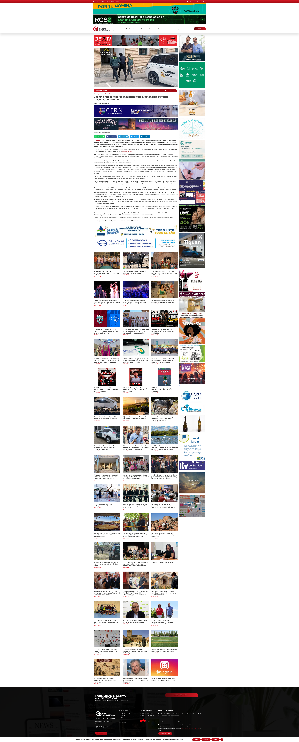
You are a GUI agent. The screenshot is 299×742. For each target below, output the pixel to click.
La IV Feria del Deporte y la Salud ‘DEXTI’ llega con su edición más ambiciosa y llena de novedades (105, 651)
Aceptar (196, 739)
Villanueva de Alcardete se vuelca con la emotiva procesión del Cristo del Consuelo (164, 273)
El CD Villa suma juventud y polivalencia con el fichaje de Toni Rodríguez (163, 389)
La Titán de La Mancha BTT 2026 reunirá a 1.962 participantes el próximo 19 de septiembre (162, 360)
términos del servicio (195, 728)
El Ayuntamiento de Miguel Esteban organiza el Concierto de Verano (107, 418)
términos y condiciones (187, 725)
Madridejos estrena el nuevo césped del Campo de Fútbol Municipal (164, 650)
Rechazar (206, 739)
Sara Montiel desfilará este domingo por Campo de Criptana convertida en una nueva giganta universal (107, 360)
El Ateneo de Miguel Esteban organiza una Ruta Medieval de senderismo (105, 680)
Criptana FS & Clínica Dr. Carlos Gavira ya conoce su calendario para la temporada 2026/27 (107, 331)
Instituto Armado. (127, 151)
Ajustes (215, 739)
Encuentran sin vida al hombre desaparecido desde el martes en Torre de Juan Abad (105, 447)
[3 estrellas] (96, 132)
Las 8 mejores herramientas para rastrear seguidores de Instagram (163, 679)
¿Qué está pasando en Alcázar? (162, 562)
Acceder (192, 484)
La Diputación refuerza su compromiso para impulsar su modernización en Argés (162, 622)
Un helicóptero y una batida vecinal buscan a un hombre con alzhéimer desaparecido (135, 680)
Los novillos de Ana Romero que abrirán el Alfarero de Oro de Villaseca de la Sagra (162, 418)
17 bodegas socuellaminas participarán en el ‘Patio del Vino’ (105, 505)
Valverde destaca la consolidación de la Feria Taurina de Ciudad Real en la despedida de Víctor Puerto (136, 447)
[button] (133, 29)
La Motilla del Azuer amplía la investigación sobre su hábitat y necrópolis (162, 534)
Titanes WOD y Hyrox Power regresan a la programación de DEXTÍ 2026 (162, 331)
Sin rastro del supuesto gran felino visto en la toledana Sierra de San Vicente (106, 564)
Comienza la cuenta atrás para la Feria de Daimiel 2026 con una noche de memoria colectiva (107, 302)
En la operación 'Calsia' (102, 94)
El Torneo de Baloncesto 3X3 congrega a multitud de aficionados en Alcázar (106, 273)
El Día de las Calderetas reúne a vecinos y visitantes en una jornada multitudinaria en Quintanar (135, 534)
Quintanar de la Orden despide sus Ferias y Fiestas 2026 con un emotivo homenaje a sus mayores (136, 476)
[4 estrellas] (97, 132)
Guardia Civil (99, 140)
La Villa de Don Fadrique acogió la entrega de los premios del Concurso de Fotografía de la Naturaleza (164, 447)
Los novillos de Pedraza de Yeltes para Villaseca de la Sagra (134, 272)
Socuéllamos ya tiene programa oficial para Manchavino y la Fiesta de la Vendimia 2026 (163, 593)
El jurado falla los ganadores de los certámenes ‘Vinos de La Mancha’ (135, 418)
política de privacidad (174, 725)
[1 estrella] (94, 132)
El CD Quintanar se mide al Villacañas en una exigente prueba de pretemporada (106, 389)
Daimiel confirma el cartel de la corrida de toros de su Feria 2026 (163, 301)
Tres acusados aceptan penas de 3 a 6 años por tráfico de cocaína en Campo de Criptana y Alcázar (106, 476)
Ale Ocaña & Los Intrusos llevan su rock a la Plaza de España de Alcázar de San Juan (136, 505)
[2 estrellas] (95, 132)
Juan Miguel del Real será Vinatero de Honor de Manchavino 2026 (135, 621)
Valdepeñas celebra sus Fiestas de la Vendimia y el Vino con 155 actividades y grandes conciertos (135, 593)
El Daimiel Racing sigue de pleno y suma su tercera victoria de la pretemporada (135, 389)
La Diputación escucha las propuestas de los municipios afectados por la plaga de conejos (163, 505)
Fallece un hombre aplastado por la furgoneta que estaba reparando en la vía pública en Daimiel (135, 360)
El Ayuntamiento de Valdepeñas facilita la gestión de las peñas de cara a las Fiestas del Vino (134, 302)
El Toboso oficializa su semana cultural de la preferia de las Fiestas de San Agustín (135, 651)
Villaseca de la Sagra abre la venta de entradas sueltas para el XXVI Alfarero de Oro (107, 534)
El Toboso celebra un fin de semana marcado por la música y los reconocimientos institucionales (135, 564)
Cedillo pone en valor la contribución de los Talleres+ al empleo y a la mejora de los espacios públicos (136, 331)
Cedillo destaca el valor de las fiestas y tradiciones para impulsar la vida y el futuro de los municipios (164, 476)
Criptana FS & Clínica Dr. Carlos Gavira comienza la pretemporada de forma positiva (106, 622)
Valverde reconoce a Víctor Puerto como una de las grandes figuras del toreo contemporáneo (107, 593)
